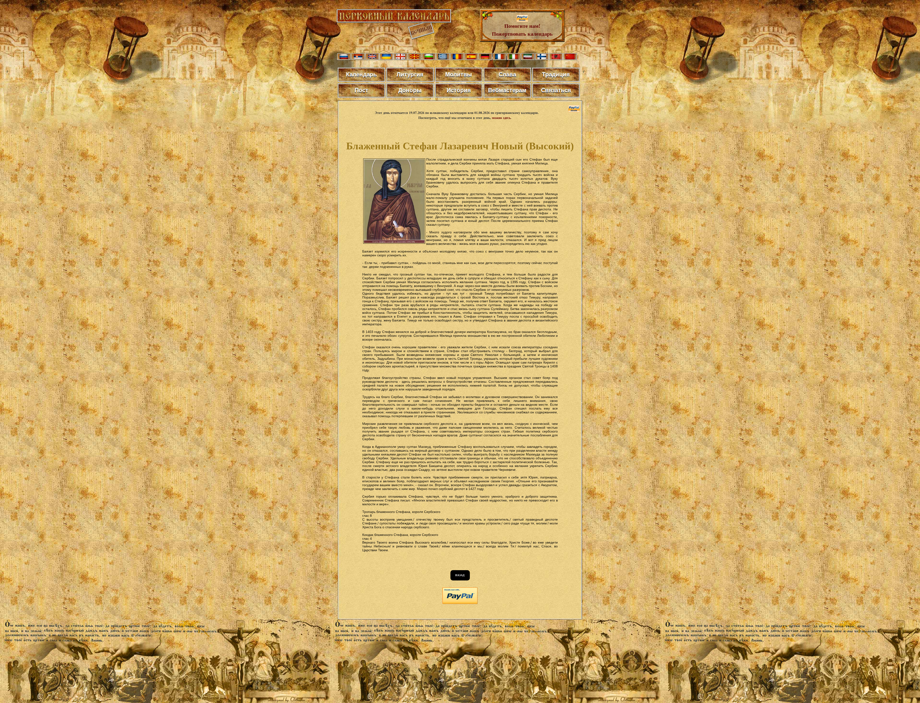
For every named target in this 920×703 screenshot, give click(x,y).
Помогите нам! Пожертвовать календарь (522, 30)
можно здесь (501, 117)
